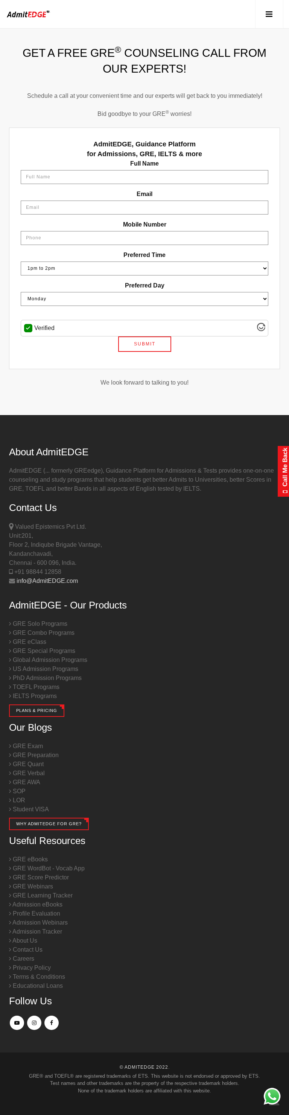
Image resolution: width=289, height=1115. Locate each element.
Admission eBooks (36, 904)
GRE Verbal (28, 773)
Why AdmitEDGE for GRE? (49, 823)
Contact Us (27, 949)
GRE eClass (28, 642)
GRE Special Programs (43, 651)
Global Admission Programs (49, 660)
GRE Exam (27, 746)
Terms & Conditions (38, 977)
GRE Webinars (32, 886)
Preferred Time (144, 255)
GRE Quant (27, 764)
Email (144, 194)
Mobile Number (144, 224)
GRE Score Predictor (40, 877)
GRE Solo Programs (39, 624)
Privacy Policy (31, 967)
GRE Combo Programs (43, 633)
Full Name (144, 163)
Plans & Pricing (36, 710)
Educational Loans (37, 986)
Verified (44, 328)
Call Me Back (285, 468)
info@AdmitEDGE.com (46, 581)
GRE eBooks (29, 859)
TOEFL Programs (35, 687)
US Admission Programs (44, 669)
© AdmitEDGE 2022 (144, 1067)
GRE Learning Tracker (42, 895)
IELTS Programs (34, 696)
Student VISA (30, 809)
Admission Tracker (36, 931)
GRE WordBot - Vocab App (48, 868)
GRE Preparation (35, 755)
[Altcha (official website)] (261, 329)
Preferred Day (144, 285)
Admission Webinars (39, 922)
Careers (22, 958)
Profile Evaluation (35, 913)
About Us (24, 940)
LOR (18, 800)
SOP (18, 791)
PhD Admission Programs (46, 678)
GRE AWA (25, 782)
